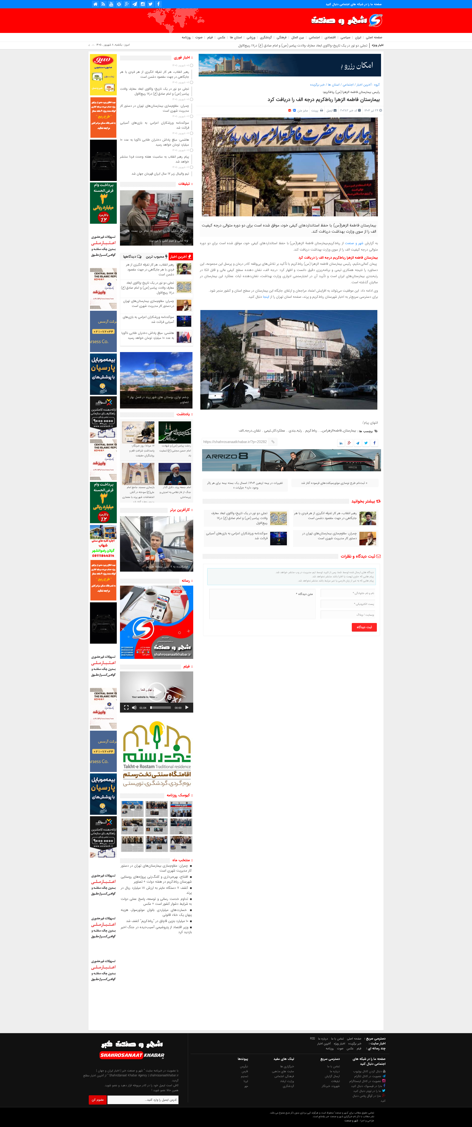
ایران (358, 37)
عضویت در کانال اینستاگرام (365, 1081)
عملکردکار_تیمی (274, 430)
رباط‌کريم (311, 430)
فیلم (210, 37)
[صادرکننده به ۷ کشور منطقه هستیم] (156, 544)
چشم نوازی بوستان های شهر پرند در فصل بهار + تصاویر (158, 400)
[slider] (160, 707)
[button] (156, 692)
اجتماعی (314, 37)
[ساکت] (134, 707)
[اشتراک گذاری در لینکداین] (341, 443)
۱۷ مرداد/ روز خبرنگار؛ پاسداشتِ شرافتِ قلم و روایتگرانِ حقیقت (141, 451)
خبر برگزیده (317, 84)
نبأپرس (244, 1066)
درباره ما (323, 1038)
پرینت (315, 110)
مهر (246, 1086)
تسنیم (244, 1076)
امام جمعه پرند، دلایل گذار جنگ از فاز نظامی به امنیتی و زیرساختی (175, 492)
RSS (312, 1038)
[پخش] (186, 707)
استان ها (236, 37)
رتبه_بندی (295, 430)
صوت (199, 37)
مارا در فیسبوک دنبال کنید (367, 1086)
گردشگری (266, 37)
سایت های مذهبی (283, 1071)
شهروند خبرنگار (331, 1086)
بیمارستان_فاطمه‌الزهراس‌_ (338, 430)
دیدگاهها (130, 256)
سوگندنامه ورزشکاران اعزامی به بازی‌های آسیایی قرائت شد (236, 536)
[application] (156, 692)
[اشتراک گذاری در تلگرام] (357, 443)
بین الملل (297, 37)
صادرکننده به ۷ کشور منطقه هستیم (167, 566)
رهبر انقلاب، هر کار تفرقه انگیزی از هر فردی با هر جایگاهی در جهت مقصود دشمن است (325, 516)
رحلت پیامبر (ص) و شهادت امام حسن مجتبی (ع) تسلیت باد (175, 451)
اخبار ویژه (339, 1043)
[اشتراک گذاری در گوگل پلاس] (349, 443)
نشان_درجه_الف (250, 430)
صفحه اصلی (374, 37)
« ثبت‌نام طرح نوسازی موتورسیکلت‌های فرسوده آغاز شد (334, 483)
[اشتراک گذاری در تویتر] (366, 443)
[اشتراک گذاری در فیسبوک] (374, 443)
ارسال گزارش (332, 1076)
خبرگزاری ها (287, 1066)
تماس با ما (337, 1038)
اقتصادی (330, 37)
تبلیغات (335, 1081)
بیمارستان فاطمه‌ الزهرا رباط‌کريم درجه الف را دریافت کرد (324, 99)
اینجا (266, 296)
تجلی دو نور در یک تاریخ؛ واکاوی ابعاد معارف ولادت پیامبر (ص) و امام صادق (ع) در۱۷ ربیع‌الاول (239, 518)
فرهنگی (282, 37)
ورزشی (251, 37)
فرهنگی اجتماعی (284, 1076)
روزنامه (186, 37)
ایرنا (246, 1081)
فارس (245, 1071)
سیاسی (345, 37)
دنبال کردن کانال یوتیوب (368, 1071)
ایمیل (329, 110)
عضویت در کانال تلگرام (368, 1076)
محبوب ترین (155, 256)
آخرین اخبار (364, 84)
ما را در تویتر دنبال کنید (367, 1091)
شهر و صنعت (354, 243)
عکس (221, 37)
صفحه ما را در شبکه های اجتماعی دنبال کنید (354, 4)
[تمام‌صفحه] (126, 707)
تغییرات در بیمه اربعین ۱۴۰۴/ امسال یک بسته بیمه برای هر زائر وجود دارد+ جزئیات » (245, 485)
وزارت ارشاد (287, 1081)
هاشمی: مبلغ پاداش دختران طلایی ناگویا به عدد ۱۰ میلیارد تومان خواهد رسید (147, 335)
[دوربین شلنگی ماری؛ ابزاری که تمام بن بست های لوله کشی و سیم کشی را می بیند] (156, 218)
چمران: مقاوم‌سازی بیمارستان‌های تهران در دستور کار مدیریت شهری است (317, 45)
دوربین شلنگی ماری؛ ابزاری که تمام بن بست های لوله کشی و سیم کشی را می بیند (156, 235)
